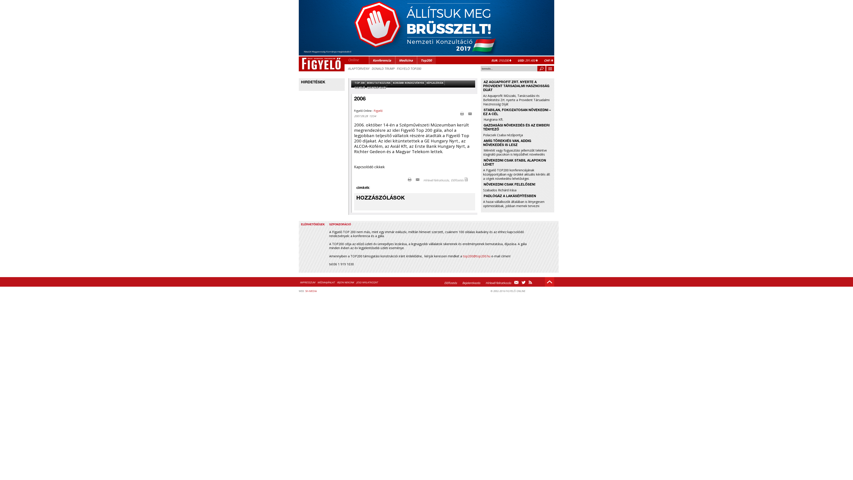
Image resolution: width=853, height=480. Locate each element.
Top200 (426, 60)
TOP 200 (360, 82)
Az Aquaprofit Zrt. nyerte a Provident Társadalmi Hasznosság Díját (516, 86)
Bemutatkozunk (379, 82)
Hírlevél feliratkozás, (436, 180)
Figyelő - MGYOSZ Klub (370, 87)
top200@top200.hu (476, 256)
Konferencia (382, 60)
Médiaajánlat (326, 282)
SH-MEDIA (311, 291)
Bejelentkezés (471, 283)
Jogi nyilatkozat (367, 282)
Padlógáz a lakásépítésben (510, 196)
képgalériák (434, 82)
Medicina (406, 60)
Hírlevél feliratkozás (498, 283)
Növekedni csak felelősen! (509, 184)
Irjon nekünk (345, 282)
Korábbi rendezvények (408, 82)
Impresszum (307, 282)
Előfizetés (457, 180)
